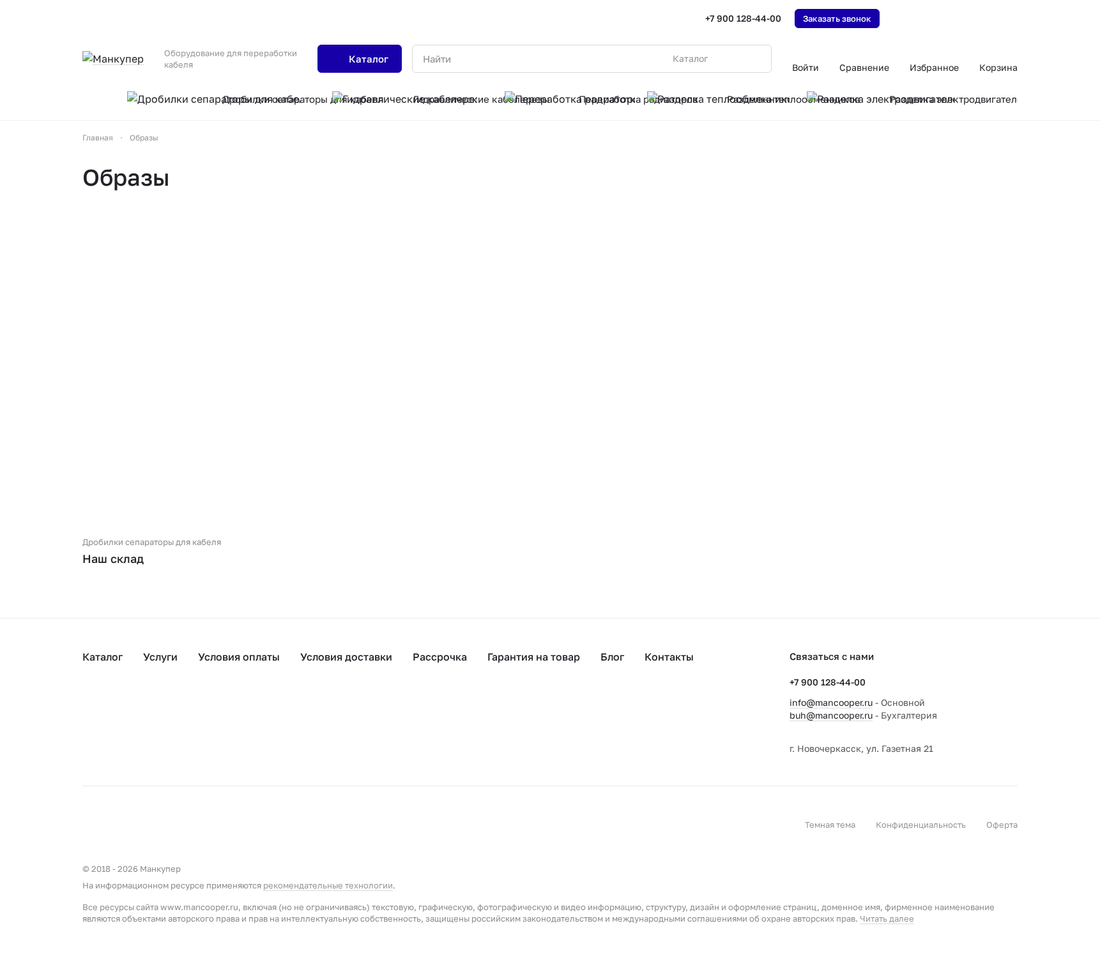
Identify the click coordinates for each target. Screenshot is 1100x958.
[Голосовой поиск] (732, 58)
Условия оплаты (239, 656)
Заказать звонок (837, 18)
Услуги (160, 656)
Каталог (102, 656)
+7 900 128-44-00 (743, 18)
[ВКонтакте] (394, 728)
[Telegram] (419, 728)
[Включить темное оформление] (1012, 18)
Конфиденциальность (921, 825)
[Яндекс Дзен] (522, 728)
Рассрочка (440, 656)
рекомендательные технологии (328, 885)
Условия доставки (346, 656)
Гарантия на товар (533, 656)
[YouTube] (445, 728)
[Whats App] (496, 728)
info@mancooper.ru (831, 702)
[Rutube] (547, 728)
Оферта (1002, 825)
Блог (612, 656)
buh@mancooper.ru (831, 715)
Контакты (669, 656)
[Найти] (755, 59)
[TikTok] (470, 728)
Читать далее (887, 918)
